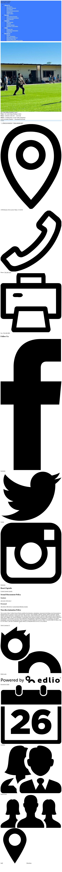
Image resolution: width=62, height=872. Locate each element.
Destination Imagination (12, 30)
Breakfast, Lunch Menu (12, 26)
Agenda (10, 591)
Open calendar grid (18, 123)
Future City (9, 32)
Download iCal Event (20, 119)
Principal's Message (11, 8)
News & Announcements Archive (15, 40)
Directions (29, 863)
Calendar (9, 23)
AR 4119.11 (3, 606)
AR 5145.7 (3, 601)
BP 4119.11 (9, 606)
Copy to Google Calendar (7, 119)
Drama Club (10, 29)
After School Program (12, 16)
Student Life (10, 12)
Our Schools (10, 9)
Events (2, 120)
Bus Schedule (10, 22)
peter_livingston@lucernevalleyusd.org (10, 622)
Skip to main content (5, 1)
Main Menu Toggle (5, 2)
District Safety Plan (11, 39)
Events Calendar (11, 25)
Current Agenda (4, 591)
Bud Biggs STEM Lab (12, 37)
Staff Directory (10, 19)
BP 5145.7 (8, 601)
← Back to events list (7, 123)
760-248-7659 (7, 272)
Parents (8, 35)
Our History (9, 6)
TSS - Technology (11, 36)
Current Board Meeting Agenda (20, 606)
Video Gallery (10, 13)
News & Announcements (13, 11)
